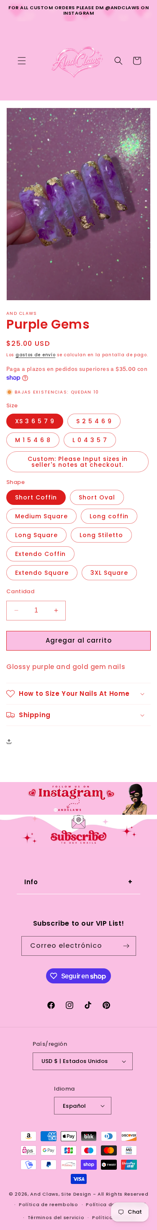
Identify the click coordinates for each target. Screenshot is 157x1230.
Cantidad (20, 591)
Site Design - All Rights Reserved (104, 1194)
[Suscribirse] (126, 946)
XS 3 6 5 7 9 (34, 421)
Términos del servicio (56, 1217)
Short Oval (97, 497)
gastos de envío (35, 355)
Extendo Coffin (40, 554)
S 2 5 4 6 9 (94, 421)
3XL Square (109, 573)
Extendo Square (42, 573)
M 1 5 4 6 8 (33, 440)
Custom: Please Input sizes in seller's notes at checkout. (78, 462)
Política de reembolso (48, 1204)
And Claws (44, 1194)
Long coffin (109, 516)
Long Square (36, 535)
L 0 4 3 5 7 (89, 440)
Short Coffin (36, 497)
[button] (22, 60)
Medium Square (41, 516)
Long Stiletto (101, 535)
